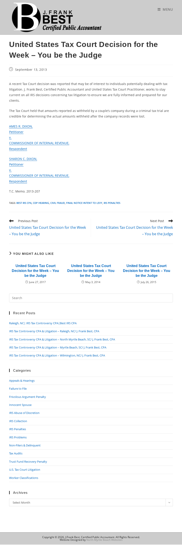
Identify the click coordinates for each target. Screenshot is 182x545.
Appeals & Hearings (22, 381)
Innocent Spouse (20, 405)
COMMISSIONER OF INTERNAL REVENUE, (39, 143)
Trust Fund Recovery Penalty (28, 462)
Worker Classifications (23, 478)
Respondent (18, 149)
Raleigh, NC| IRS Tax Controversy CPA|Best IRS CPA (43, 323)
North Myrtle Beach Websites (104, 540)
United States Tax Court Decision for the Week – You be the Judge (35, 271)
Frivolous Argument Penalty (27, 397)
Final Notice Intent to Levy (84, 203)
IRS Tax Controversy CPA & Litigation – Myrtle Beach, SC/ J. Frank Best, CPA (57, 347)
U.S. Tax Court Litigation (24, 470)
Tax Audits (15, 453)
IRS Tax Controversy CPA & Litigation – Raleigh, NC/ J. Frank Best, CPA (54, 331)
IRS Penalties (112, 203)
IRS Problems (18, 437)
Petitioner (16, 132)
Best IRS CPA (24, 203)
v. (10, 137)
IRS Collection (18, 421)
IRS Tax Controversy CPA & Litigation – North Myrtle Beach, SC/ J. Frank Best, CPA (62, 339)
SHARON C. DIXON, (23, 159)
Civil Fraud (57, 203)
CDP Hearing (41, 203)
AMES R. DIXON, (21, 126)
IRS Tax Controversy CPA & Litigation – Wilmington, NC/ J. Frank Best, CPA (57, 355)
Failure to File (18, 389)
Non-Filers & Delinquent (25, 445)
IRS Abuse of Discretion (24, 413)
